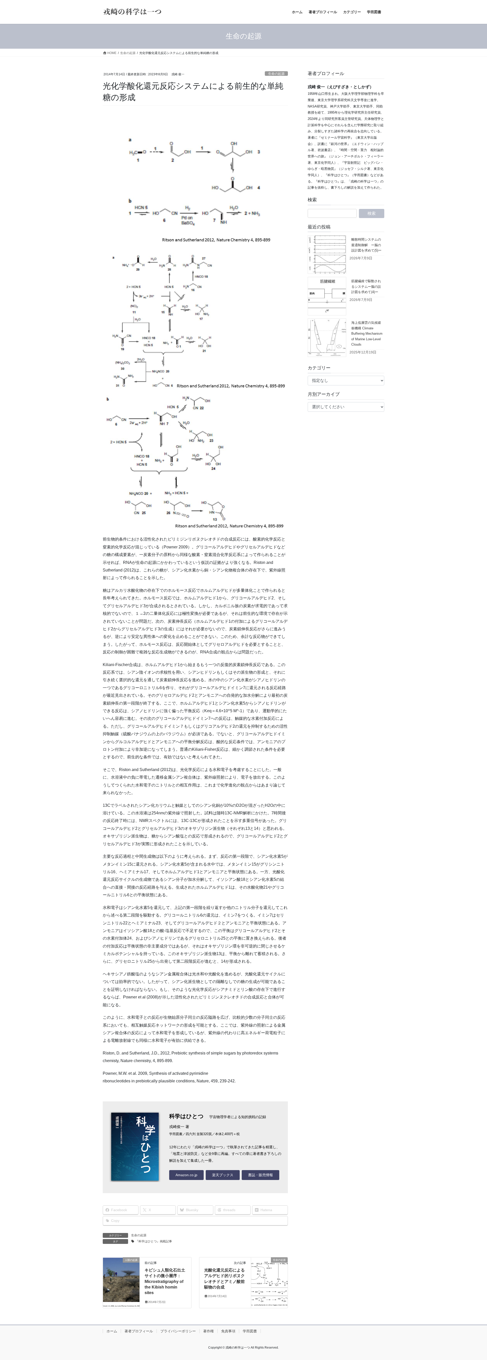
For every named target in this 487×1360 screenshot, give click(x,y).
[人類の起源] (121, 1276)
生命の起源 (276, 74)
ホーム (112, 1331)
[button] (186, 1175)
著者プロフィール (139, 1331)
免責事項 (228, 1331)
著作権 (208, 1331)
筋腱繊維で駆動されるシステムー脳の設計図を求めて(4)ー (366, 286)
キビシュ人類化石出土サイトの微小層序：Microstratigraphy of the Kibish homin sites (165, 1281)
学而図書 (250, 1331)
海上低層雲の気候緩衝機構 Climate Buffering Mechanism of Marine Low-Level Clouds (366, 333)
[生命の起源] (269, 1276)
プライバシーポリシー (178, 1331)
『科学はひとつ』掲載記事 (153, 1241)
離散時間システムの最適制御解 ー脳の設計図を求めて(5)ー (366, 245)
